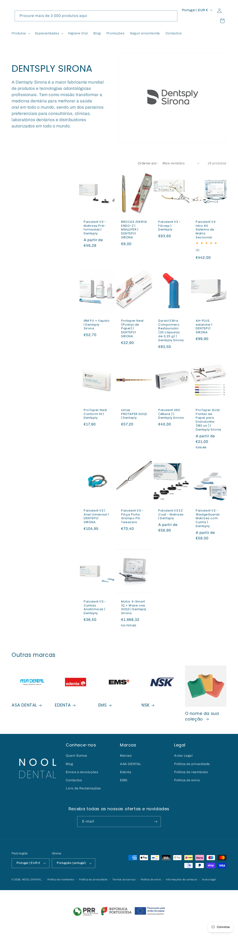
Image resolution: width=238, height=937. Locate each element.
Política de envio (187, 780)
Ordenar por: (148, 163)
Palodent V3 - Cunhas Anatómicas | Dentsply (95, 608)
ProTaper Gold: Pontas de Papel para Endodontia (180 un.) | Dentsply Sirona (208, 420)
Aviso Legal (183, 755)
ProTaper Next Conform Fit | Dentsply (95, 414)
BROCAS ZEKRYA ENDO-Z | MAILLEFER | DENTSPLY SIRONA (134, 229)
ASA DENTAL (24, 705)
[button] (20, 33)
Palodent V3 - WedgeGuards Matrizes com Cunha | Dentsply (208, 518)
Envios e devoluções (82, 772)
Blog (69, 764)
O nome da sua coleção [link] (202, 716)
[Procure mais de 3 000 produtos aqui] (172, 16)
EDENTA (63, 705)
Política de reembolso (191, 772)
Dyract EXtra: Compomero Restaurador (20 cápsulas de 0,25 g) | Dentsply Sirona (171, 330)
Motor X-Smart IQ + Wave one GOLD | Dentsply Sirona (133, 608)
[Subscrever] (155, 821)
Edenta (125, 772)
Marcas (126, 755)
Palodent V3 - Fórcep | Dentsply (169, 226)
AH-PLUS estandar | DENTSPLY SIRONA (204, 327)
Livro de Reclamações (83, 788)
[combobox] (96, 16)
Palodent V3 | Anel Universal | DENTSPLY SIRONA (96, 517)
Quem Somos (76, 755)
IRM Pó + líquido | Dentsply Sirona (97, 325)
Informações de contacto (181, 879)
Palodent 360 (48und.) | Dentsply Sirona (171, 414)
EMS (102, 705)
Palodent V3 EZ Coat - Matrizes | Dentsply (171, 515)
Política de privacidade (192, 764)
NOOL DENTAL (32, 879)
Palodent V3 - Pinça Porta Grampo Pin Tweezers (132, 517)
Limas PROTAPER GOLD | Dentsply (134, 414)
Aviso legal (209, 879)
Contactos (74, 780)
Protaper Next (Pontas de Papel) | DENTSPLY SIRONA (132, 328)
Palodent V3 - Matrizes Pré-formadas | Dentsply (95, 228)
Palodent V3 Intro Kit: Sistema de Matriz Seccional (206, 229)
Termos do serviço (124, 879)
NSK (146, 705)
